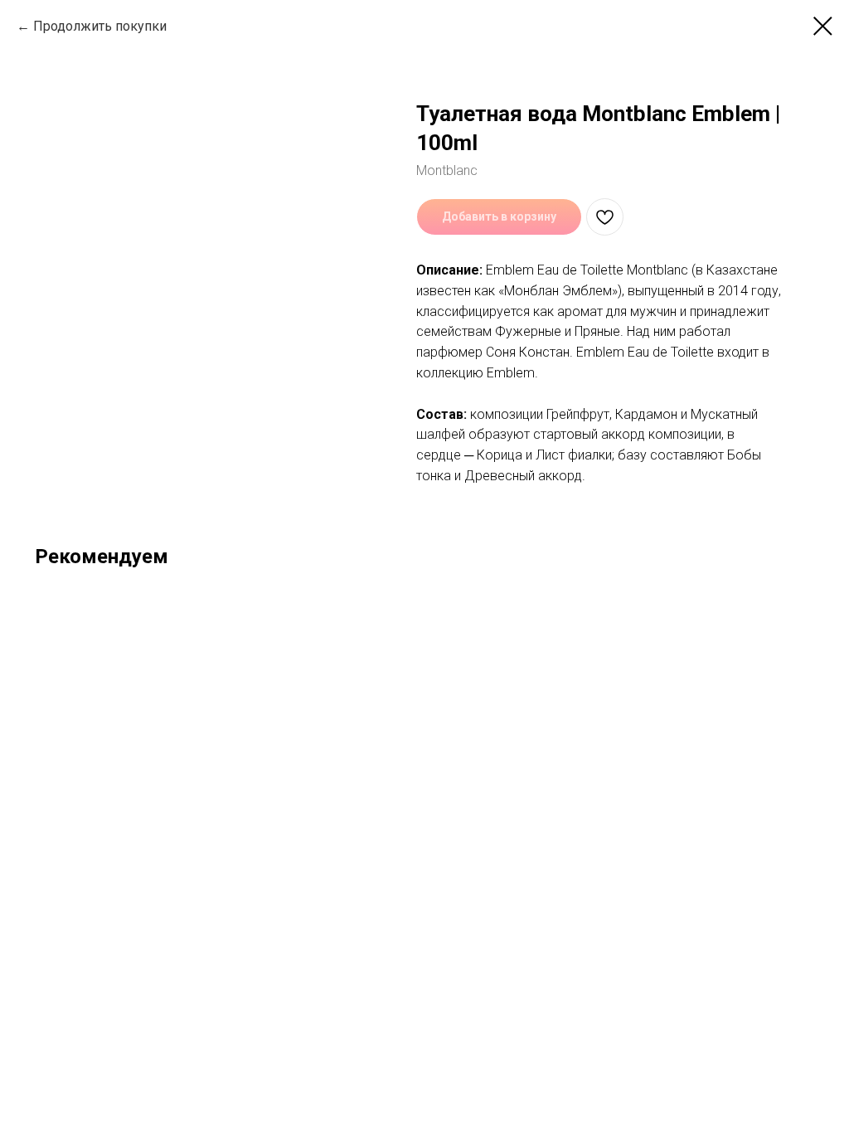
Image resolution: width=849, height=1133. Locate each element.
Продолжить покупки (100, 26)
